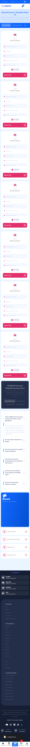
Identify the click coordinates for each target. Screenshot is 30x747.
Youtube (7, 635)
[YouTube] (7, 725)
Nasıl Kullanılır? (20, 404)
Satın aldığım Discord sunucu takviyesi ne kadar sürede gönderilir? (14, 418)
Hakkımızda (8, 612)
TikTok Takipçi (8, 684)
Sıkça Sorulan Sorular (10, 401)
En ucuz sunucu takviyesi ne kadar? (13, 440)
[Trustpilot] (21, 725)
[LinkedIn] (14, 725)
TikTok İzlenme (9, 690)
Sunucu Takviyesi (6, 25)
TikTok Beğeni (8, 687)
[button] (9, 744)
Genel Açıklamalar (20, 401)
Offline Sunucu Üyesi (17, 25)
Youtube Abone (9, 693)
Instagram (7, 626)
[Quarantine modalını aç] (25, 2)
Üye (25, 25)
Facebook (7, 638)
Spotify (7, 647)
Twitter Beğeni (9, 681)
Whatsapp (5, 1)
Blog (6, 606)
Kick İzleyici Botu (9, 699)
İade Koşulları (8, 615)
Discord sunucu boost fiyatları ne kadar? (11, 483)
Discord (7, 653)
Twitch (6, 644)
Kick (6, 662)
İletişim (12, 1)
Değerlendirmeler (10, 404)
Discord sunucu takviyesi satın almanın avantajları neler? (13, 472)
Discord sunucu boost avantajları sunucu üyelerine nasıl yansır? (13, 461)
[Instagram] (11, 725)
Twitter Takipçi (9, 678)
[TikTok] (18, 725)
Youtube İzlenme (9, 696)
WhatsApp (8, 668)
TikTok (6, 629)
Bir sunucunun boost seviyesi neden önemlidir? (14, 450)
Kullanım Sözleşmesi (10, 618)
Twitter (7, 632)
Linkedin (7, 641)
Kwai (6, 665)
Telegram (7, 650)
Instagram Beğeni (10, 675)
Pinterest (7, 656)
